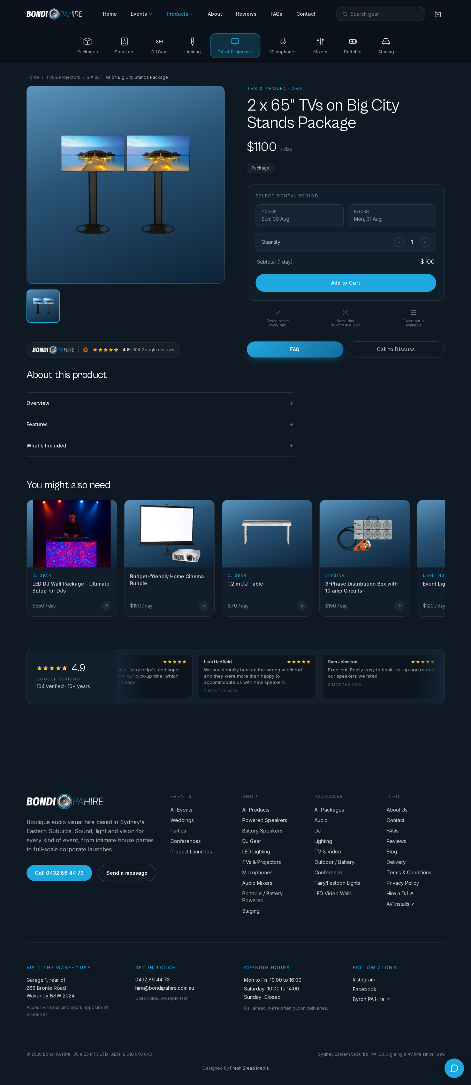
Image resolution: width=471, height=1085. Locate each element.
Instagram (364, 979)
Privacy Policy (403, 883)
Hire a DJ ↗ (400, 893)
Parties (178, 831)
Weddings (182, 820)
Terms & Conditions (409, 872)
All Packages (329, 810)
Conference (328, 872)
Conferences (185, 841)
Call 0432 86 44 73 (59, 873)
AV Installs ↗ (401, 904)
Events (139, 14)
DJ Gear (251, 841)
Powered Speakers (264, 820)
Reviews (246, 14)
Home (110, 14)
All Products (255, 810)
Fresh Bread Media (249, 1068)
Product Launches (191, 851)
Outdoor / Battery (334, 862)
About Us (397, 810)
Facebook (365, 989)
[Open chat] (454, 1068)
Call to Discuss (396, 349)
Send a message (126, 873)
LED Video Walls (333, 893)
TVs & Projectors (63, 77)
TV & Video (327, 851)
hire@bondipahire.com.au (164, 988)
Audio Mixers (257, 883)
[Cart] (438, 14)
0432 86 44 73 (152, 979)
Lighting (323, 841)
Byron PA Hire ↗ (371, 999)
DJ (317, 831)
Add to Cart (345, 283)
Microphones (257, 872)
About (215, 14)
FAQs (276, 14)
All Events (181, 810)
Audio (321, 820)
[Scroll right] (442, 550)
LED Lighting (256, 851)
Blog (392, 851)
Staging (251, 911)
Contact (306, 14)
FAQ (294, 349)
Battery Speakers (262, 831)
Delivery (396, 862)
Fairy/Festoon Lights (337, 883)
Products (177, 14)
